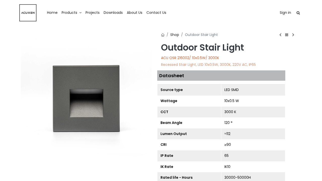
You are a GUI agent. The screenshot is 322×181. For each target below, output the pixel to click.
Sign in (285, 12)
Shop (174, 34)
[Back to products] (287, 35)
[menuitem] (52, 12)
